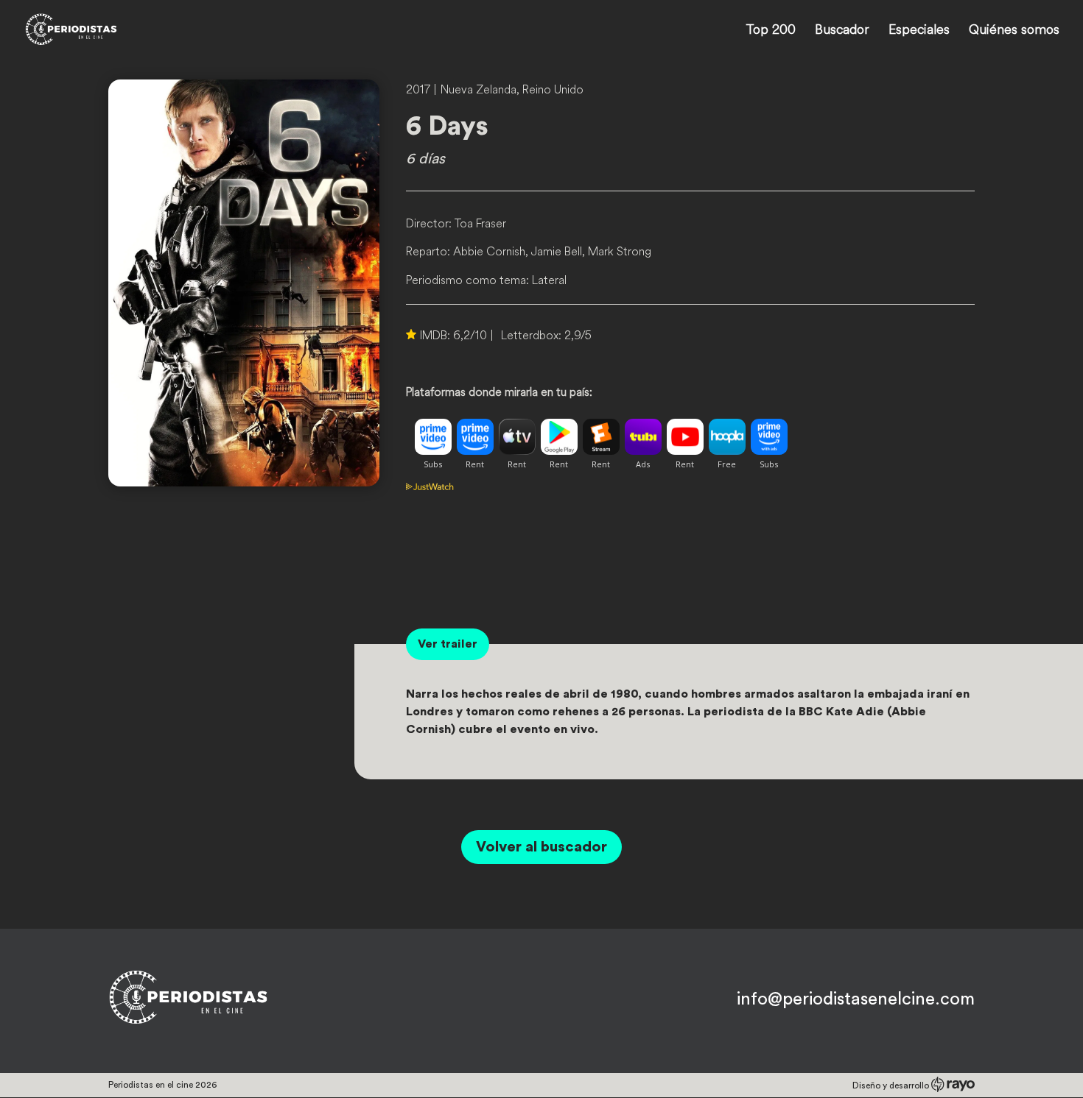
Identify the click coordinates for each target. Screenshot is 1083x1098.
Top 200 (771, 31)
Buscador (842, 31)
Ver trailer (447, 644)
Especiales (919, 31)
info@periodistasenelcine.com (856, 999)
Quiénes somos (1014, 31)
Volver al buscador (541, 847)
